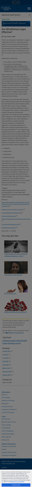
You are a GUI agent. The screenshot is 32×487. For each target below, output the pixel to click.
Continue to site (16, 485)
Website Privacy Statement (17, 481)
